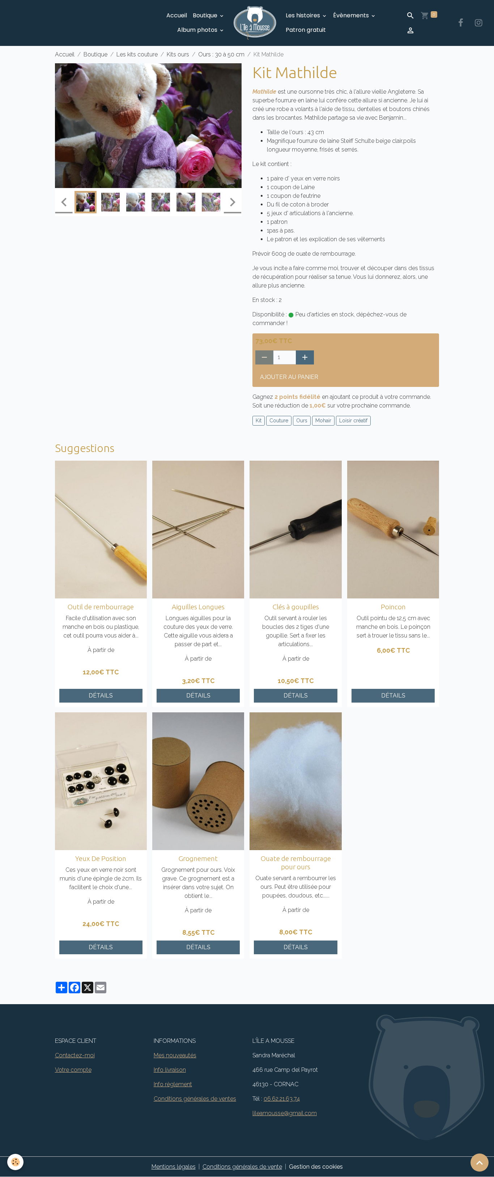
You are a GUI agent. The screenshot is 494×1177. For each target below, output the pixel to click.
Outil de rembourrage (101, 607)
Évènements (351, 15)
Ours (301, 420)
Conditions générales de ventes (195, 1098)
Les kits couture (137, 54)
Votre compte (73, 1069)
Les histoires (303, 15)
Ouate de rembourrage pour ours (296, 862)
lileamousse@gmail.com (284, 1113)
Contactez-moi (75, 1055)
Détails (101, 695)
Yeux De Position (100, 858)
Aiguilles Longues (198, 607)
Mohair (323, 420)
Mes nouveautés (175, 1055)
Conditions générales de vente (242, 1166)
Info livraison (170, 1069)
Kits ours (178, 54)
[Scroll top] (479, 1162)
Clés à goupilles (296, 607)
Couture (278, 420)
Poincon (393, 607)
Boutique (206, 15)
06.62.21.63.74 (282, 1098)
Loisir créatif (353, 420)
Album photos (198, 30)
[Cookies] (15, 1162)
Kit (258, 420)
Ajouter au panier (289, 377)
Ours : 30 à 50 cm (221, 54)
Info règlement (173, 1084)
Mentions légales (174, 1166)
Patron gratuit (306, 30)
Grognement (198, 858)
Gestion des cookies (316, 1166)
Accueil (176, 15)
